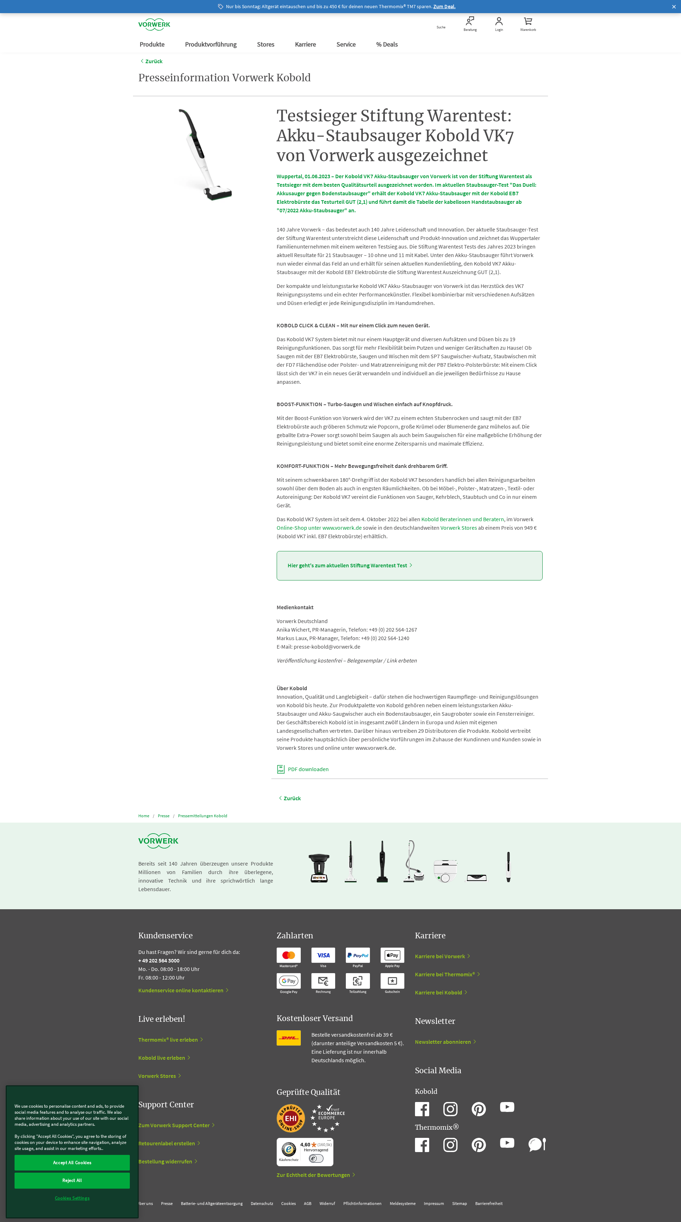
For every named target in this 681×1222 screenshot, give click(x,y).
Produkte (153, 44)
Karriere (306, 44)
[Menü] (329, 1142)
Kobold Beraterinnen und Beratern (462, 519)
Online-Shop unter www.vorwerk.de (319, 527)
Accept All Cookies (72, 1163)
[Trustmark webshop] (311, 1118)
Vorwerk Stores (459, 527)
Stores (266, 44)
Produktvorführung (211, 44)
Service (347, 44)
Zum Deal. (444, 6)
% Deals (387, 44)
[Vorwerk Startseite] (154, 24)
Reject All (72, 1180)
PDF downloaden (308, 769)
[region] (72, 1151)
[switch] (316, 1158)
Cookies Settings (72, 1198)
